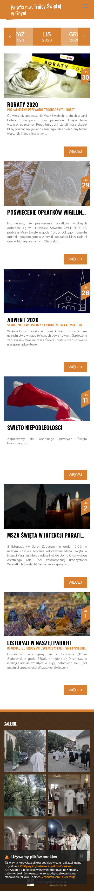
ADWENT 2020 (23, 320)
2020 (19, 37)
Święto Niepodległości (34, 427)
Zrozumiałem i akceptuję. (59, 877)
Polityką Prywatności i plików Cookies (46, 866)
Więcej (75, 151)
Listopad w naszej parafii (39, 643)
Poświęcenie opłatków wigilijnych (49, 212)
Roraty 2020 (22, 104)
